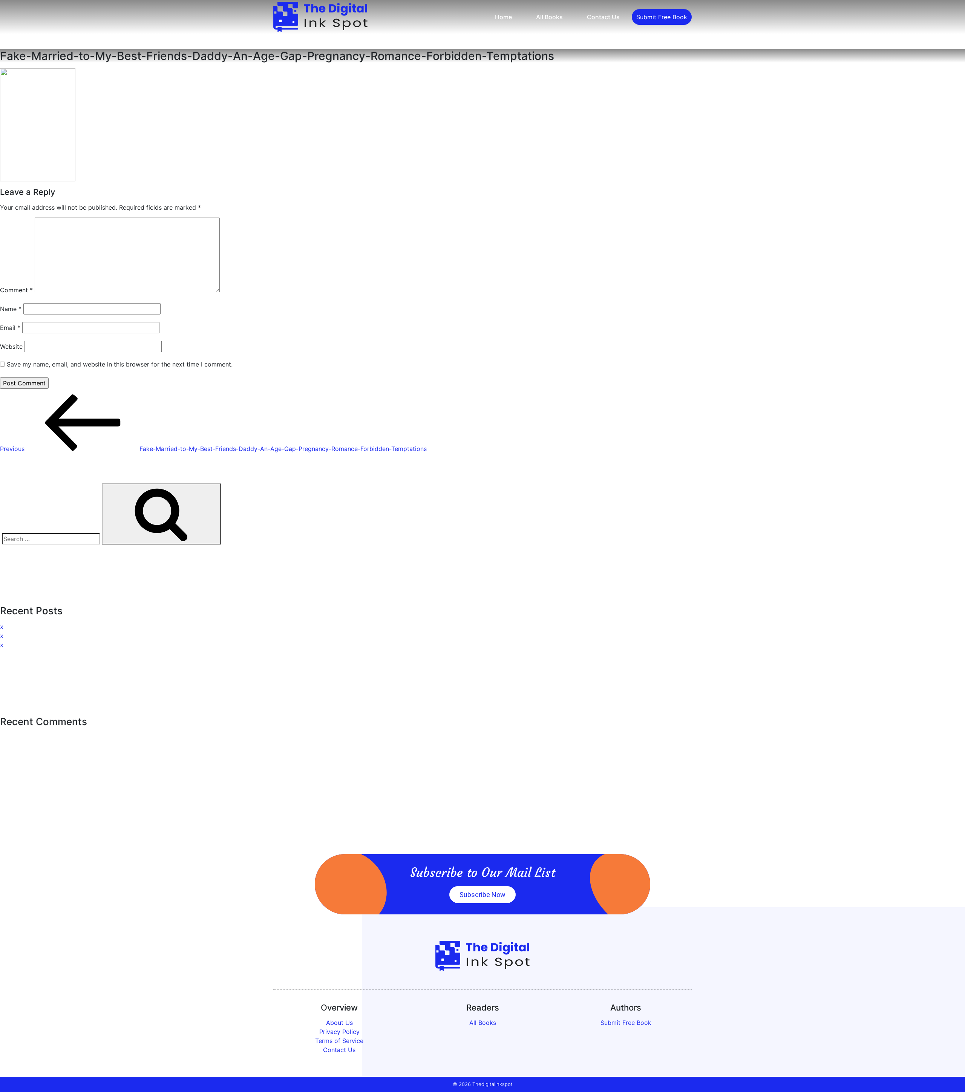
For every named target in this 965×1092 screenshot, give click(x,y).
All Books (549, 17)
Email (10, 327)
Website (11, 346)
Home (503, 17)
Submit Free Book (661, 17)
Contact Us (603, 17)
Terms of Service (339, 1040)
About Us (339, 1022)
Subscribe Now (482, 895)
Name (10, 309)
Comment (16, 290)
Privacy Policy (339, 1031)
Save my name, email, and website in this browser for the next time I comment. (120, 364)
